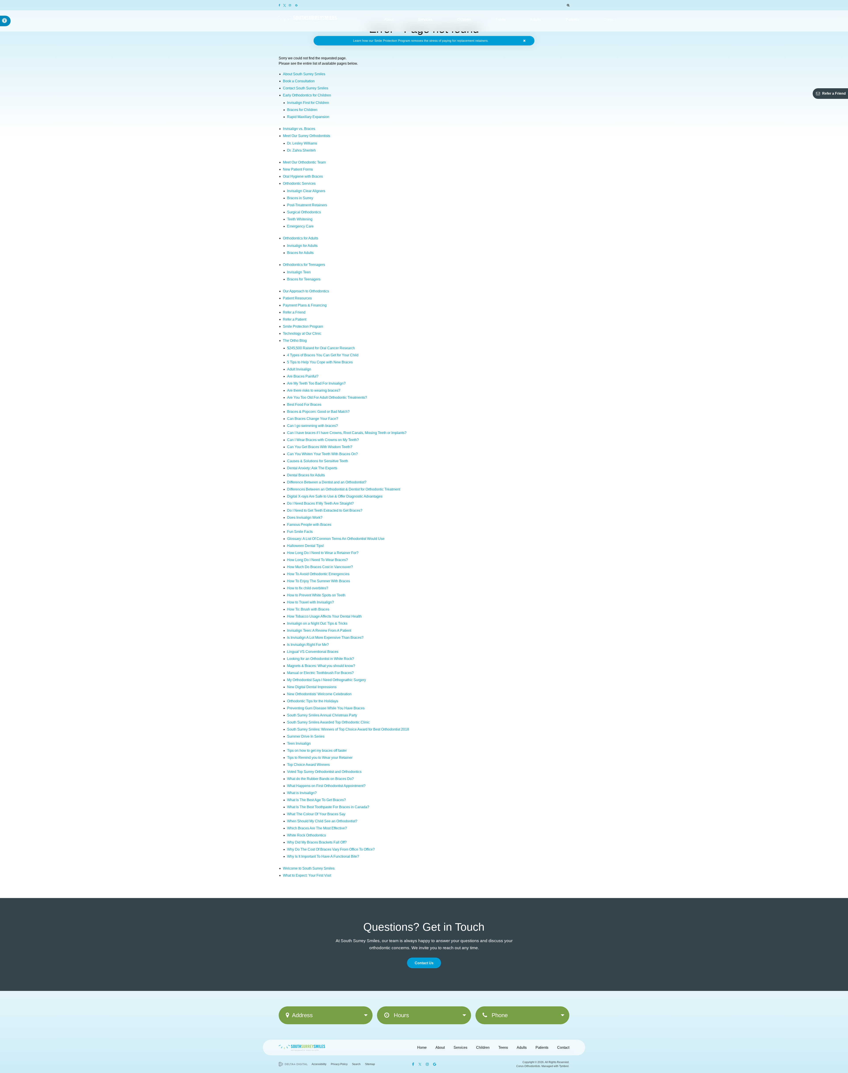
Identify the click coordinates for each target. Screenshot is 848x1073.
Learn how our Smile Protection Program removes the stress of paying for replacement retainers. (420, 40)
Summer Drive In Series (305, 736)
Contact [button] (610, 19)
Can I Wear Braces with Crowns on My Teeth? (323, 440)
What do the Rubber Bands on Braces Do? (320, 779)
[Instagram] (290, 5)
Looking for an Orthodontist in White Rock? (320, 659)
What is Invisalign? (302, 793)
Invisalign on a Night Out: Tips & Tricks (317, 623)
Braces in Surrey (300, 198)
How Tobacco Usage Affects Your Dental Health (324, 616)
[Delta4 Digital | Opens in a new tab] (293, 1064)
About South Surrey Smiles (304, 74)
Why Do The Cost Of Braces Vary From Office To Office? (331, 849)
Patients (542, 1047)
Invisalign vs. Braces (299, 129)
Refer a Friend (834, 93)
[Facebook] (281, 5)
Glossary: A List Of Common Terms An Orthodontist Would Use (335, 539)
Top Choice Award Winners (308, 765)
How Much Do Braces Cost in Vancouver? (320, 567)
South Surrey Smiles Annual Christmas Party (322, 715)
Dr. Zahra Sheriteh (301, 150)
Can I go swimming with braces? (312, 426)
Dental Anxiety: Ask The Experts (312, 468)
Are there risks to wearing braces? (313, 390)
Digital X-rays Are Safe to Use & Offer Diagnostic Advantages (334, 496)
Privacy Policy (339, 1064)
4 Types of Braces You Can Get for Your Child (322, 355)
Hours (400, 1015)
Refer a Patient (294, 319)
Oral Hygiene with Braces (303, 176)
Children (483, 1047)
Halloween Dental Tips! (305, 546)
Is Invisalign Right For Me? (308, 644)
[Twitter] (285, 5)
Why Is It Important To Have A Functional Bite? (323, 856)
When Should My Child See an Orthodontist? (322, 821)
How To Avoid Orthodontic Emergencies (318, 574)
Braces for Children (302, 110)
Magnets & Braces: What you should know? (321, 666)
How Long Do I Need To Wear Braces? (317, 560)
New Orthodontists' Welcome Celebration (319, 694)
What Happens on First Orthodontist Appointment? (326, 786)
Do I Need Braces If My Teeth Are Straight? (320, 503)
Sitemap (370, 1064)
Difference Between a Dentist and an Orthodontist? (326, 482)
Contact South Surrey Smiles (305, 88)
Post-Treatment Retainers (307, 205)
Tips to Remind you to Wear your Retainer (319, 757)
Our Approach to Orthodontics (306, 291)
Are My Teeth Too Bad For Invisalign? (316, 383)
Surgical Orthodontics (304, 212)
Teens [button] (501, 19)
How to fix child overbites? (307, 588)
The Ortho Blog (295, 340)
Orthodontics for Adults (300, 238)
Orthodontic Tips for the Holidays (312, 701)
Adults (522, 1047)
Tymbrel (564, 1066)
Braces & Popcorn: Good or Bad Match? (318, 411)
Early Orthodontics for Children (307, 95)
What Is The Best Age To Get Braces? (316, 800)
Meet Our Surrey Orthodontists (306, 136)
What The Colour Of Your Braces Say (316, 814)
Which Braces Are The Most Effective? (317, 828)
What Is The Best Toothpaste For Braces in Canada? (328, 807)
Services (460, 1047)
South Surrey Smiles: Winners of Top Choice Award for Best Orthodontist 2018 (348, 729)
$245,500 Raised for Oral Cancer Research (321, 348)
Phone (499, 1015)
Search (356, 1064)
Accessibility (319, 1064)
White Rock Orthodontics (306, 835)
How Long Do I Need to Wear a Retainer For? (322, 553)
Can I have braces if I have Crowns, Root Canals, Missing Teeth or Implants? (347, 433)
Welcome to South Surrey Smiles (309, 868)
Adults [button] (535, 19)
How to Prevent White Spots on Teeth (316, 595)
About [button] (389, 19)
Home (422, 1047)
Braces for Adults (300, 253)
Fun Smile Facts (300, 532)
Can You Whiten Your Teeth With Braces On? (322, 454)
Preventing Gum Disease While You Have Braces (326, 708)
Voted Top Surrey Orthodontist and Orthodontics (324, 772)
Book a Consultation (299, 81)
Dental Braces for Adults (306, 475)
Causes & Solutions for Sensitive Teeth (317, 461)
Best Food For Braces (304, 404)
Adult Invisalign (299, 369)
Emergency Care (300, 226)
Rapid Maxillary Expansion (308, 117)
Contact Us (424, 963)
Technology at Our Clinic (302, 333)
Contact (563, 1047)
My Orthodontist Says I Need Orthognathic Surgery (326, 680)
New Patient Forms (298, 169)
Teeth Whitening (299, 219)
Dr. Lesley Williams (302, 143)
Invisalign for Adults (302, 246)
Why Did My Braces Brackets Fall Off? (317, 842)
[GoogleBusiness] (296, 5)
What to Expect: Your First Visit (307, 875)
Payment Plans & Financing (305, 305)
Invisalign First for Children (308, 103)
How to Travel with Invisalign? (310, 602)
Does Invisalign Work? (304, 517)
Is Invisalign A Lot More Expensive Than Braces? (325, 637)
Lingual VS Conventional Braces (312, 652)
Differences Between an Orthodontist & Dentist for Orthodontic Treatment (343, 489)
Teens (503, 1047)
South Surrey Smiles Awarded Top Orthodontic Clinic (328, 722)
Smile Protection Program (303, 326)
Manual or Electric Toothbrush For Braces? (320, 673)
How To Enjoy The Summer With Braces (318, 581)
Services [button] (425, 19)
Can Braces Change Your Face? (312, 419)
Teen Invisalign (299, 743)
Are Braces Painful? (302, 376)
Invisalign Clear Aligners (306, 191)
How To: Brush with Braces (308, 609)
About (440, 1047)
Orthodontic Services (299, 183)
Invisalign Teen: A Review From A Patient (319, 630)
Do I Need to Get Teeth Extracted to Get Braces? (324, 510)
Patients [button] (572, 19)
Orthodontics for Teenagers (304, 265)
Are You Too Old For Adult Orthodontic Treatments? (327, 397)
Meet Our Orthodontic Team (304, 162)
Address (302, 1015)
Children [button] (464, 19)
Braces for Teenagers (303, 279)
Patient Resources (297, 298)
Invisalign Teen (299, 272)
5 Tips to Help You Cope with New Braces (320, 362)
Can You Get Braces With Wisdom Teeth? (319, 447)
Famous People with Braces (309, 524)
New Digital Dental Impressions (312, 687)
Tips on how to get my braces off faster (317, 750)
